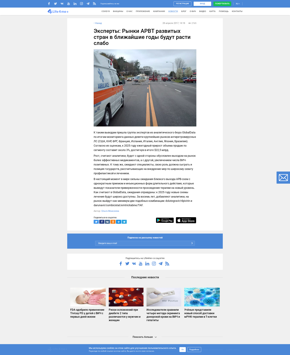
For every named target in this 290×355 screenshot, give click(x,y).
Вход (202, 4)
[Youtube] (70, 4)
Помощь (224, 11)
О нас (129, 11)
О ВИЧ (193, 11)
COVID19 (106, 11)
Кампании (159, 11)
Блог (183, 11)
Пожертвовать (222, 4)
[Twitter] (57, 4)
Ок (182, 349)
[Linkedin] (76, 4)
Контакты (237, 11)
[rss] (94, 4)
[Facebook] (50, 4)
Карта (212, 11)
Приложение (143, 11)
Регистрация (182, 4)
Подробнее (194, 349)
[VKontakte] (63, 4)
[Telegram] (89, 4)
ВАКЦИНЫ (118, 11)
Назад (98, 23)
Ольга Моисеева (110, 211)
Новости (173, 11)
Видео (202, 11)
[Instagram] (83, 4)
